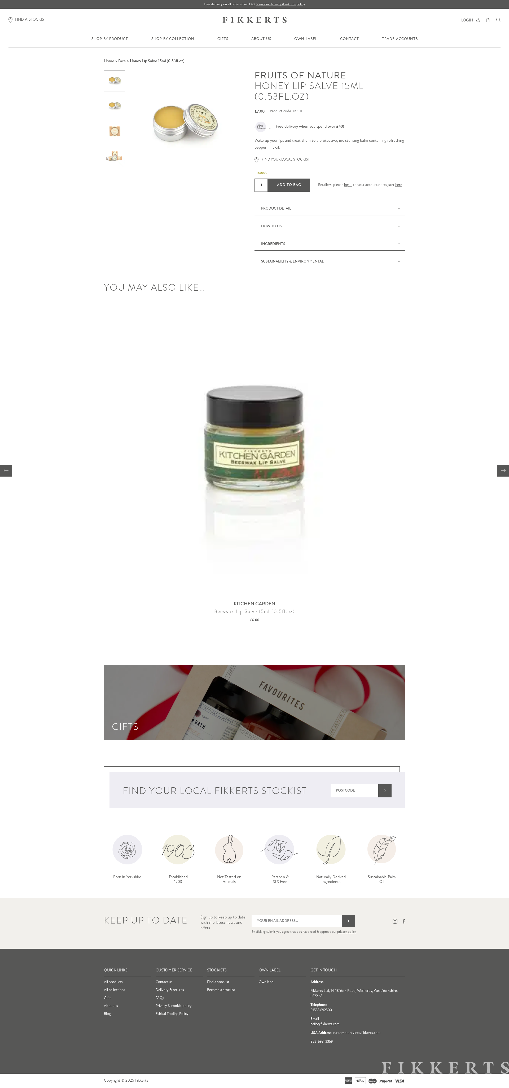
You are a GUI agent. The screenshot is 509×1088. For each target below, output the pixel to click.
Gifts (222, 42)
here (398, 185)
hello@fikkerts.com (325, 1024)
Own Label (305, 42)
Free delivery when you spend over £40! (310, 127)
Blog (107, 1014)
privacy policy (346, 932)
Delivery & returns (170, 990)
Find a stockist (218, 982)
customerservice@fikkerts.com (356, 1033)
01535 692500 (321, 1010)
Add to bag (289, 185)
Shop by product (109, 42)
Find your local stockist (286, 160)
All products (113, 982)
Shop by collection (172, 42)
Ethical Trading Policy (172, 1014)
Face (122, 61)
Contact (349, 42)
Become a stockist (221, 990)
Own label (266, 982)
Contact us (164, 982)
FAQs (160, 998)
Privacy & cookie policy (174, 1006)
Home (109, 61)
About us (261, 42)
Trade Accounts (400, 42)
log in (348, 185)
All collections (114, 990)
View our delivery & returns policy (280, 4)
